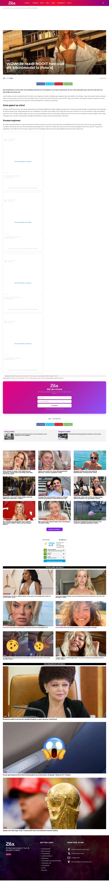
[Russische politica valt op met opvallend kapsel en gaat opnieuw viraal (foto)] (54, 692)
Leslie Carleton (56, 418)
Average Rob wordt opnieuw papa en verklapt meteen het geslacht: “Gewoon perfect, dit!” (53, 497)
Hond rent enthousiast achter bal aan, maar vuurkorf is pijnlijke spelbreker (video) (88, 522)
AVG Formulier (46, 851)
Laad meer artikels (54, 529)
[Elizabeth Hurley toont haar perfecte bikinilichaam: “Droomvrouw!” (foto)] (90, 460)
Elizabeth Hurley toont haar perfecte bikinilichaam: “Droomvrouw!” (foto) (85, 472)
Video (5, 494)
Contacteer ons (46, 863)
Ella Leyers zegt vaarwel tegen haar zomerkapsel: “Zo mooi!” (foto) (54, 522)
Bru (11, 78)
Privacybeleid (45, 853)
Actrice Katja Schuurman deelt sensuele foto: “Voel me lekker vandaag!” (76, 627)
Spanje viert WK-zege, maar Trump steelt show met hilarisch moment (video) (30, 830)
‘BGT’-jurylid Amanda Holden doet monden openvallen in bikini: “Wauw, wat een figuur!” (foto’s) (17, 523)
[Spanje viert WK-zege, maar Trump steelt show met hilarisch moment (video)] (54, 803)
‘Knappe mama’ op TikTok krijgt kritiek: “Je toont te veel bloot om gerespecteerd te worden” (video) (80, 658)
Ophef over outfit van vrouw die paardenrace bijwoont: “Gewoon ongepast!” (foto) (52, 472)
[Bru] (4, 78)
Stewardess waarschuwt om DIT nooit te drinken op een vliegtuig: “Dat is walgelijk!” (31, 434)
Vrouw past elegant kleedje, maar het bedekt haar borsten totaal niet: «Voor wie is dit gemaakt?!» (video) (80, 596)
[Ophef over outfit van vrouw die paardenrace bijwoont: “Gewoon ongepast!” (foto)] (54, 460)
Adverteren (44, 858)
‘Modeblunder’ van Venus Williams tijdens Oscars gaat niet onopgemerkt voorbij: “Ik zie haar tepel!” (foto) (27, 596)
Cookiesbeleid (45, 849)
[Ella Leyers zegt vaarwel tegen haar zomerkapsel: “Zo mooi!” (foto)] (54, 510)
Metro (61, 378)
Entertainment (7, 468)
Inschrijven (54, 405)
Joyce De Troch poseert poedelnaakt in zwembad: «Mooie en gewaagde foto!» (25, 627)
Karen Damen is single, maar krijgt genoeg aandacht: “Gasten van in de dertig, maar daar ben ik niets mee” (18, 473)
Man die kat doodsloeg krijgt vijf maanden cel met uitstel (84, 434)
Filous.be (44, 870)
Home (4, 8)
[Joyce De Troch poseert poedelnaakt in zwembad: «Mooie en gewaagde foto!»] (28, 613)
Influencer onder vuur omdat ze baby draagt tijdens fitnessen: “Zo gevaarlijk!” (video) (88, 497)
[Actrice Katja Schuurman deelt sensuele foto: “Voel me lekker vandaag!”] (81, 613)
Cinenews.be (45, 865)
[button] (103, 3)
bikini (49, 418)
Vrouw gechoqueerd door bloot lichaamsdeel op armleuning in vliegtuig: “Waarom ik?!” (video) (36, 775)
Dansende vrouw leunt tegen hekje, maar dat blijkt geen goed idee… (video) (17, 497)
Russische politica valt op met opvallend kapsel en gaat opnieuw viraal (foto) (30, 719)
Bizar (12, 8)
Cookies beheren (46, 856)
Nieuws (8, 8)
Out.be (43, 868)
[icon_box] (78, 849)
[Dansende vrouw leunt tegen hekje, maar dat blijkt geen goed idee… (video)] (19, 486)
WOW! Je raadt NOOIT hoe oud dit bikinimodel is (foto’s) (28, 378)
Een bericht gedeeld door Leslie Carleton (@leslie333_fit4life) (23, 188)
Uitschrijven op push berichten (51, 861)
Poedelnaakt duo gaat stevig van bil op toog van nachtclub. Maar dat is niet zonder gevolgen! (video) (26, 658)
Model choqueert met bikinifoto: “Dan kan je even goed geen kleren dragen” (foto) (34, 376)
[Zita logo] (12, 3)
